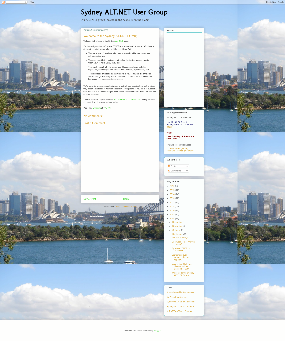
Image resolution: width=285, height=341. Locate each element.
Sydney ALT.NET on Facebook (181, 249)
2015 (172, 190)
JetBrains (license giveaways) (180, 151)
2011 (172, 206)
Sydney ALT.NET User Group (124, 12)
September (177, 234)
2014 (172, 194)
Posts (173, 166)
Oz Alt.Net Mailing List (177, 297)
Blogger (157, 330)
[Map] (169, 127)
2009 (172, 214)
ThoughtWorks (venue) (177, 148)
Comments (175, 171)
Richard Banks (120, 99)
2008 (172, 218)
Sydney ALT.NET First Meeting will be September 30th (182, 266)
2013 (172, 198)
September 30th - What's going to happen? (180, 257)
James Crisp (135, 99)
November (177, 226)
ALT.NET (119, 41)
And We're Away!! (180, 237)
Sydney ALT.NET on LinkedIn (180, 306)
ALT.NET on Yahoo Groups (179, 311)
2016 (172, 186)
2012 (172, 202)
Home (126, 199)
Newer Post (89, 199)
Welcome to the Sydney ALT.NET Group (183, 274)
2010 (172, 210)
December (177, 222)
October (176, 230)
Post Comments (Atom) (126, 206)
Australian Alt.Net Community (180, 292)
